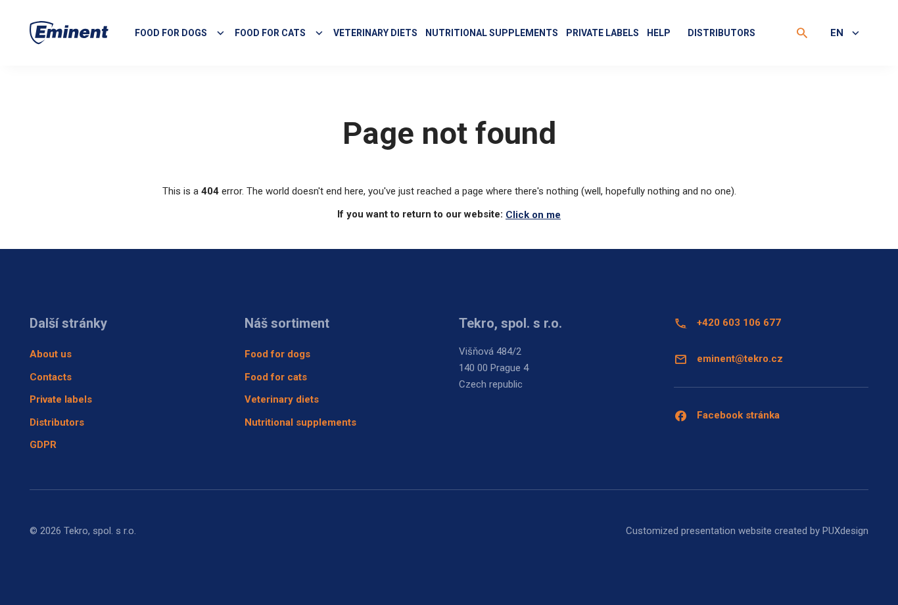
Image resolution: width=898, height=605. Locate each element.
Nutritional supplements (491, 33)
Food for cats (276, 377)
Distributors (721, 33)
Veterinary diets (375, 33)
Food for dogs (277, 354)
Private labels (602, 33)
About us (51, 354)
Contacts (51, 377)
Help (659, 33)
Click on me (533, 215)
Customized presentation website (699, 531)
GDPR (43, 445)
